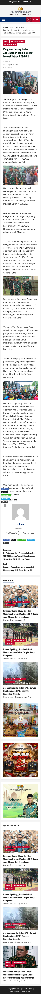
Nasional (25, 602)
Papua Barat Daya (10, 44)
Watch (35, 19)
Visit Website (11, 533)
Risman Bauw (9, 658)
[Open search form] (23, 19)
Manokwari (16, 602)
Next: (18, 567)
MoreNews (14, 991)
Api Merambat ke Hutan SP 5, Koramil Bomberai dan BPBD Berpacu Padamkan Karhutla (19, 690)
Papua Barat (10, 605)
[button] (3, 19)
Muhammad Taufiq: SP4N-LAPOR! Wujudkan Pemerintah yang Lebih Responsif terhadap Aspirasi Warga (18, 974)
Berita (6, 41)
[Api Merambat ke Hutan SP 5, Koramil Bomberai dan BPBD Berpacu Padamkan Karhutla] (20, 673)
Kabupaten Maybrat (17, 41)
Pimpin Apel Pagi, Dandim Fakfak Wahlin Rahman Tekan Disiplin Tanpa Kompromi (19, 652)
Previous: (19, 554)
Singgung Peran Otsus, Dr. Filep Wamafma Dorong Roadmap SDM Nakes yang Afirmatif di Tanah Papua (20, 614)
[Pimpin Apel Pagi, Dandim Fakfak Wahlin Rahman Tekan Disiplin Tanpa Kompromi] (20, 634)
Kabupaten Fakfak (19, 640)
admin (7, 62)
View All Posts (29, 533)
